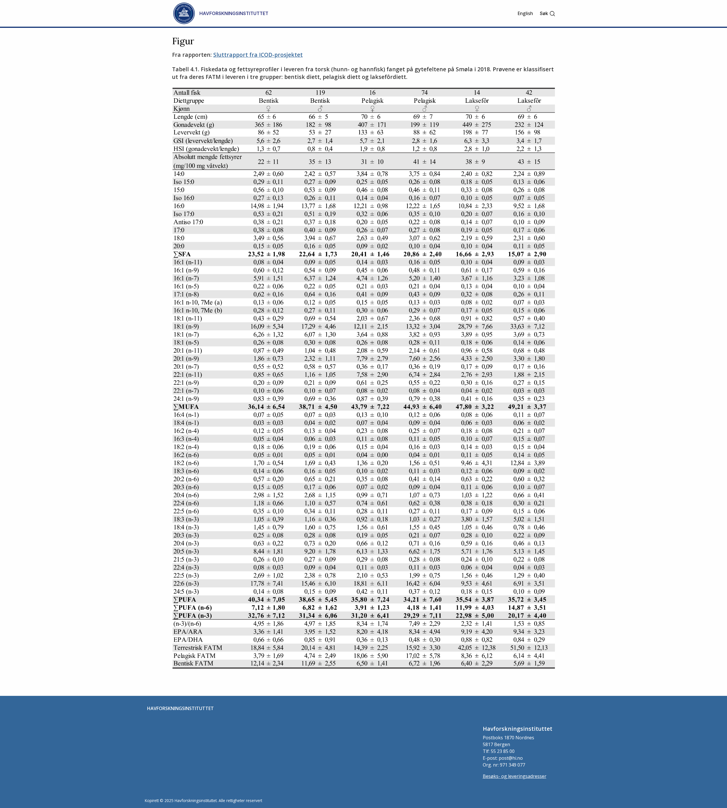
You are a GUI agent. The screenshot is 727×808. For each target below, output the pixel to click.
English (525, 13)
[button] (547, 13)
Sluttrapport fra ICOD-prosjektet (258, 54)
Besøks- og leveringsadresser (514, 776)
